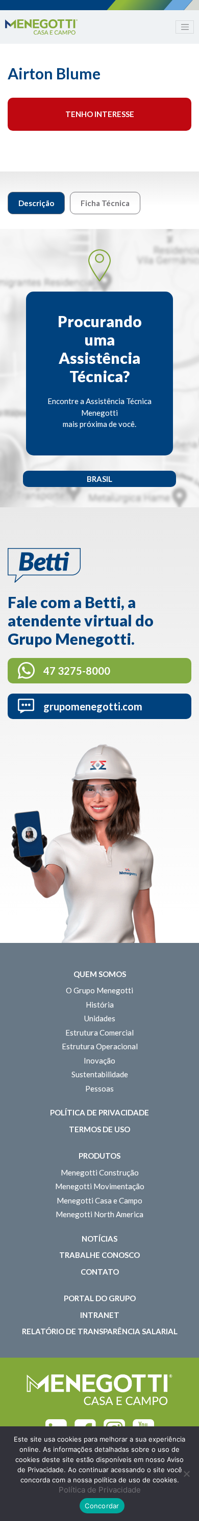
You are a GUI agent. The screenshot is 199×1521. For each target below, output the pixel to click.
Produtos (99, 1155)
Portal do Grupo (100, 1298)
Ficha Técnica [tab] (105, 203)
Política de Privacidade (99, 1112)
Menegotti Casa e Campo (99, 1200)
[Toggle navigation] (185, 27)
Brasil (99, 478)
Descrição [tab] (36, 203)
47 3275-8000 (76, 671)
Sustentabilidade (99, 1074)
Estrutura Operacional (100, 1046)
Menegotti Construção (100, 1172)
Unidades (99, 1018)
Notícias (99, 1238)
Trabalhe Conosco (99, 1254)
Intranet (99, 1314)
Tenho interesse (99, 114)
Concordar (102, 1506)
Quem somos (99, 974)
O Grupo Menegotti (99, 990)
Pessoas (99, 1088)
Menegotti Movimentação (99, 1186)
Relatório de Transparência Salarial (100, 1331)
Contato (100, 1271)
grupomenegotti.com (92, 706)
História (100, 1004)
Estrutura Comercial (99, 1032)
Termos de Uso (99, 1129)
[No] (186, 1474)
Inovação (99, 1060)
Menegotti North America (99, 1214)
